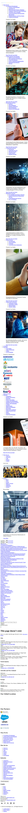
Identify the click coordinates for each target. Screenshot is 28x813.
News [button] (2, 614)
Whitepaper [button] (3, 619)
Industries (5, 395)
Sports (7, 412)
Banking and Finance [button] (5, 586)
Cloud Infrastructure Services (15, 198)
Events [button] (2, 616)
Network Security (12, 151)
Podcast (7, 487)
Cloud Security (12, 153)
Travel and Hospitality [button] (5, 603)
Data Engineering (12, 107)
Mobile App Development (14, 57)
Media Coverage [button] (4, 617)
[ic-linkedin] (2, 804)
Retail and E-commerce (11, 409)
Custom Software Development (13, 56)
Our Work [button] (3, 578)
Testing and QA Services (11, 302)
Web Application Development (15, 58)
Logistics (8, 404)
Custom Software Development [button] (7, 552)
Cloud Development (13, 60)
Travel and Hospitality (10, 414)
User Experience (12, 242)
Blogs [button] (2, 613)
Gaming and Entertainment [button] (6, 590)
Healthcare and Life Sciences (12, 402)
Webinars (8, 484)
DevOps (10, 63)
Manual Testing (12, 305)
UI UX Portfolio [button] (4, 583)
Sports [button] (2, 601)
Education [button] (3, 588)
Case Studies (8, 348)
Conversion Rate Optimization (15, 244)
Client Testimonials (10, 349)
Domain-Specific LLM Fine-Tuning (16, 16)
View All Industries (4, 781)
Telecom (8, 413)
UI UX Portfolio (9, 352)
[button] (9, 540)
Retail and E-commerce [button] (6, 599)
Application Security (13, 150)
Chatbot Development (13, 17)
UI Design (11, 243)
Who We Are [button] (3, 605)
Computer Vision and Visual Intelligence (17, 11)
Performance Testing (13, 304)
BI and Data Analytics (10, 102)
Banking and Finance (10, 397)
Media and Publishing (10, 407)
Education (8, 398)
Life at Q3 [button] (3, 607)
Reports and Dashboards (14, 109)
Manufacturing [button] (4, 595)
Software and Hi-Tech (10, 410)
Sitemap (5, 811)
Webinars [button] (3, 618)
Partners (7, 459)
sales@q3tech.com (10, 797)
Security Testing (12, 306)
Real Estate (8, 408)
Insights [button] (2, 612)
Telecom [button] (2, 602)
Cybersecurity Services (11, 148)
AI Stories (5, 346)
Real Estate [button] (3, 597)
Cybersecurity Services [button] (6, 561)
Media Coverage (9, 483)
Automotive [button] (3, 585)
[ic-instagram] (11, 804)
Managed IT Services (10, 193)
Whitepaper (8, 485)
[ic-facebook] (5, 804)
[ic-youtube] (14, 804)
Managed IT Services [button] (5, 564)
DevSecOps (11, 149)
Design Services (9, 240)
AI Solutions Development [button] (6, 545)
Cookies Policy (6, 808)
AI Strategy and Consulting (14, 12)
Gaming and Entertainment (12, 401)
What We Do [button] (3, 544)
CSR (7, 458)
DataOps (11, 104)
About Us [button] (3, 606)
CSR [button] (2, 608)
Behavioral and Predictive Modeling (16, 9)
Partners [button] (2, 610)
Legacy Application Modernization (16, 61)
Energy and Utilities (10, 399)
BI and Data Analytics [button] (5, 557)
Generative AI (12, 8)
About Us (8, 456)
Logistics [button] (2, 594)
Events (7, 482)
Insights (5, 478)
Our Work (5, 347)
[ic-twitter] (8, 804)
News (7, 481)
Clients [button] (2, 581)
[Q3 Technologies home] (7, 2)
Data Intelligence (12, 105)
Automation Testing (13, 303)
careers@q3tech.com (10, 800)
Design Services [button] (4, 569)
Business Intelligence (13, 106)
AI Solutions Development (11, 6)
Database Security (12, 154)
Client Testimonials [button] (5, 580)
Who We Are (6, 454)
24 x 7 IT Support (12, 199)
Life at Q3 (8, 457)
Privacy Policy (6, 810)
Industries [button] (3, 584)
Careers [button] (2, 611)
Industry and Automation (11, 403)
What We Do (6, 5)
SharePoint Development (14, 62)
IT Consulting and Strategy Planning (16, 194)
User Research (12, 241)
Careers (7, 461)
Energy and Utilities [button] (5, 589)
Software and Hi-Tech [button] (5, 600)
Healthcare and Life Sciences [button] (7, 591)
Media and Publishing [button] (5, 596)
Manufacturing (9, 406)
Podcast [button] (2, 621)
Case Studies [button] (3, 579)
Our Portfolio (6, 755)
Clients (7, 351)
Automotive (8, 396)
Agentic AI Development (14, 7)
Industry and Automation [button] (6, 592)
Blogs (7, 479)
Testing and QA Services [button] (6, 573)
